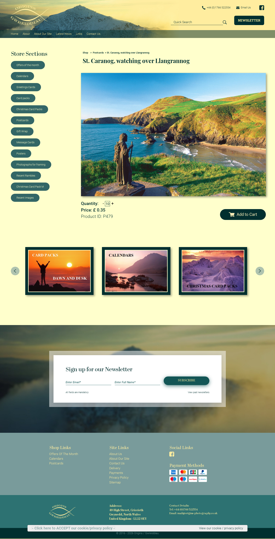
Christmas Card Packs (29, 109)
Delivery (114, 468)
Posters (20, 153)
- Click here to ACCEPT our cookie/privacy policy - (73, 528)
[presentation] (15, 271)
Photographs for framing (30, 164)
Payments (116, 473)
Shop (85, 52)
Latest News (64, 34)
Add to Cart (247, 214)
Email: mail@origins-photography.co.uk (193, 513)
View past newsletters (198, 392)
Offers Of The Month (63, 454)
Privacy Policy (119, 477)
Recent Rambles (25, 175)
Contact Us (93, 34)
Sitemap (115, 482)
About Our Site (43, 34)
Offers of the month (27, 65)
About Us (115, 454)
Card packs (23, 98)
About (26, 34)
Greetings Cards (25, 87)
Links (79, 34)
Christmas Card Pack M (30, 186)
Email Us (245, 7)
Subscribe (186, 380)
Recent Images (25, 197)
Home (14, 34)
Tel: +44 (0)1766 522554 (183, 509)
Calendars (22, 76)
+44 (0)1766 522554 (218, 7)
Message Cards (25, 142)
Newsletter (249, 20)
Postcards (22, 120)
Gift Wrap (22, 131)
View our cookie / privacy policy (221, 528)
